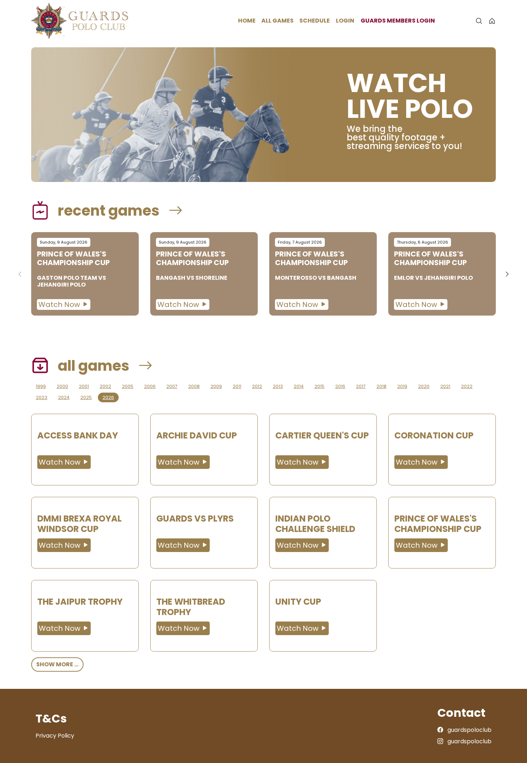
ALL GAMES (277, 20)
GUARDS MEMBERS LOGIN (398, 20)
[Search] (479, 20)
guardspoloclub (469, 730)
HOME (247, 20)
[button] (507, 274)
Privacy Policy (54, 735)
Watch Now (60, 304)
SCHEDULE (314, 20)
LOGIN (345, 20)
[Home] (492, 20)
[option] (84, 273)
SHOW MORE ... (57, 664)
